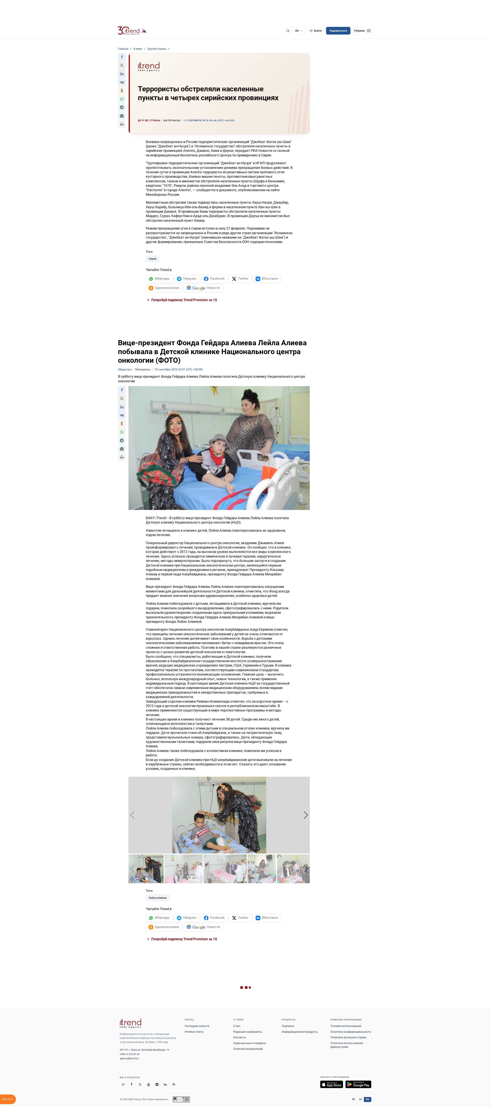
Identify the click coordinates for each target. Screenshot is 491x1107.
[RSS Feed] (173, 1084)
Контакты (239, 1037)
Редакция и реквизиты (247, 1031)
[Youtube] (148, 1084)
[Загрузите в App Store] (331, 1084)
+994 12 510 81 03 (129, 1054)
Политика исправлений (248, 1048)
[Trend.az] (132, 30)
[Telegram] (156, 1084)
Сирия (153, 258)
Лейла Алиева (158, 897)
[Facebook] (131, 1084)
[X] (140, 1084)
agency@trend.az (129, 1058)
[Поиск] (288, 31)
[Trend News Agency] (130, 1023)
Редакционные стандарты (249, 1043)
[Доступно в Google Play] (358, 1084)
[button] (121, 57)
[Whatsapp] (123, 1084)
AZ (360, 1099)
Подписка (288, 1026)
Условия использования (345, 1026)
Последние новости (197, 1026)
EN (353, 1099)
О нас (236, 1026)
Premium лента (194, 1031)
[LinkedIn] (165, 1084)
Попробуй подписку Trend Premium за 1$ (184, 300)
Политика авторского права (348, 1037)
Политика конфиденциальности (350, 1031)
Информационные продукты (300, 1031)
